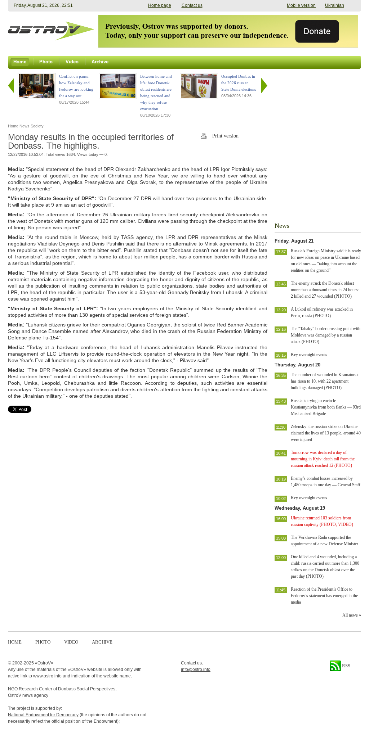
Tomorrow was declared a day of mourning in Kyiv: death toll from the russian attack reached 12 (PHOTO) (323, 459)
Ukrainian (334, 5)
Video (71, 642)
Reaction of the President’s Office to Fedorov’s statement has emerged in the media (324, 596)
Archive (102, 642)
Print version (225, 136)
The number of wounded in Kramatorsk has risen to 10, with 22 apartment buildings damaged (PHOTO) (325, 381)
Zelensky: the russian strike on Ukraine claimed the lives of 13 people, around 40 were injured (326, 433)
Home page (159, 5)
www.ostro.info (47, 675)
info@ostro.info (195, 669)
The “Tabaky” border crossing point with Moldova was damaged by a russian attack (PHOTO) (325, 335)
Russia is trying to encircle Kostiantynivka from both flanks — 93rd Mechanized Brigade (326, 407)
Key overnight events (309, 354)
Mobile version (301, 5)
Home (15, 642)
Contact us (192, 5)
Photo (42, 642)
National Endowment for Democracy (43, 714)
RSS (345, 665)
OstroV (44, 663)
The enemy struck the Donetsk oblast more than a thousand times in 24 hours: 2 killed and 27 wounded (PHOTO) (325, 290)
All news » (351, 615)
